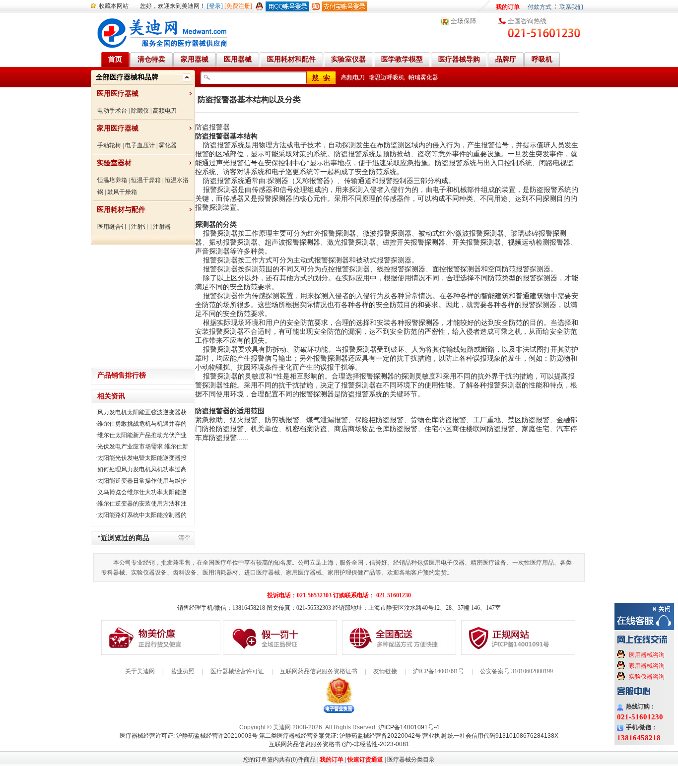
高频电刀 (165, 110)
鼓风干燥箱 (122, 192)
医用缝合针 (112, 226)
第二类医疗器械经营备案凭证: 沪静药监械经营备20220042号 (340, 735)
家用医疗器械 (117, 128)
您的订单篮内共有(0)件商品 (279, 759)
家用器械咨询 (647, 665)
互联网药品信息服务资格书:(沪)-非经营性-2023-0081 (339, 744)
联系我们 (571, 6)
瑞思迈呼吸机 (387, 77)
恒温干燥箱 (146, 180)
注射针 (140, 226)
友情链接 (385, 671)
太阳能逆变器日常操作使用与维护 (142, 480)
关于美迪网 (140, 671)
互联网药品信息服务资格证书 (318, 671)
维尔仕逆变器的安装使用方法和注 (142, 503)
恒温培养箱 (112, 180)
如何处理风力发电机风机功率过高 (142, 469)
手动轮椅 (109, 145)
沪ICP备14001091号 (438, 671)
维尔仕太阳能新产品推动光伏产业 (142, 435)
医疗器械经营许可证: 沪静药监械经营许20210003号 (189, 735)
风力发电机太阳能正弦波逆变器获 (142, 412)
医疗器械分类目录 (411, 759)
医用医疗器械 (117, 93)
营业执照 (183, 671)
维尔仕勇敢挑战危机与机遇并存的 (142, 423)
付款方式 (539, 6)
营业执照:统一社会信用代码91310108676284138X (490, 735)
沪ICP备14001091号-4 (408, 727)
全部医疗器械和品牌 (127, 77)
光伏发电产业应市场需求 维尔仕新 (142, 446)
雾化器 (168, 145)
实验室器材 (114, 163)
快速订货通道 (365, 759)
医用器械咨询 (647, 654)
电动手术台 (112, 110)
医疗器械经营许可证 (237, 671)
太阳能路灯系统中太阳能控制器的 (142, 514)
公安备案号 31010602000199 (516, 671)
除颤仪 (140, 110)
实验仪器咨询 (647, 676)
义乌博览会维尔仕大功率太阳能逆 (142, 492)
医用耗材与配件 (121, 209)
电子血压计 (140, 145)
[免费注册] (238, 5)
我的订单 (508, 6)
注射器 (162, 226)
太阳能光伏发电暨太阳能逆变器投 (142, 457)
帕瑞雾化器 (423, 77)
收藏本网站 (114, 5)
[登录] (215, 5)
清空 (184, 537)
